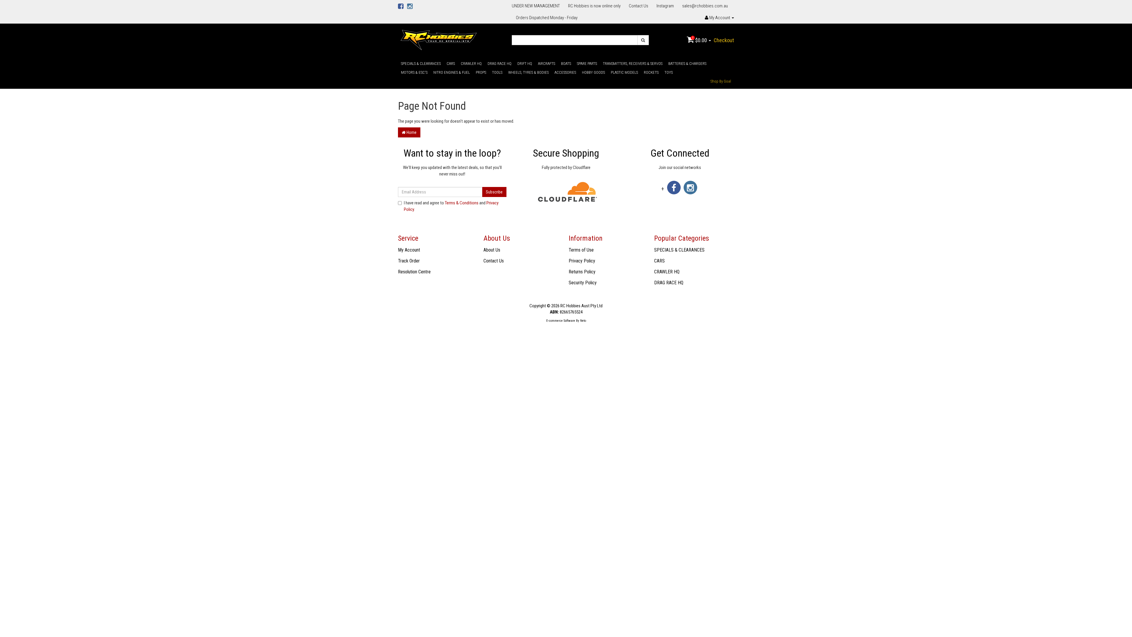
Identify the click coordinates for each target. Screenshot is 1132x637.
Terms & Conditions (461, 203)
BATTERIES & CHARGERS (687, 63)
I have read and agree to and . (451, 206)
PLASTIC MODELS (624, 72)
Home (411, 132)
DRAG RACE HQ (499, 63)
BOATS (566, 63)
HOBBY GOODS (593, 72)
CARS (451, 63)
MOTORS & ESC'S (414, 72)
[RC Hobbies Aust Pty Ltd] (438, 39)
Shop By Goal (720, 81)
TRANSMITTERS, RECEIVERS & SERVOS (632, 63)
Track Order (409, 261)
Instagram (665, 6)
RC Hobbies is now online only (594, 6)
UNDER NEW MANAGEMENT (536, 6)
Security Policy (583, 282)
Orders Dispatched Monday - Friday (546, 17)
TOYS (668, 72)
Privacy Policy (582, 261)
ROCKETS (651, 72)
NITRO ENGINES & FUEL (451, 72)
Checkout (724, 40)
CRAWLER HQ (471, 63)
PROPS (481, 72)
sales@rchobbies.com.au (705, 6)
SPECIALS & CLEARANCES (421, 63)
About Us (491, 250)
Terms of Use (581, 250)
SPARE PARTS (587, 63)
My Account (409, 250)
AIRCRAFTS (546, 63)
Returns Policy (582, 272)
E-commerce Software (560, 321)
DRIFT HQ (524, 63)
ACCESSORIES (565, 72)
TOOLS (497, 72)
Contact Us (638, 6)
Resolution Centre (414, 272)
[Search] (643, 40)
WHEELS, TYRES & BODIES (528, 72)
